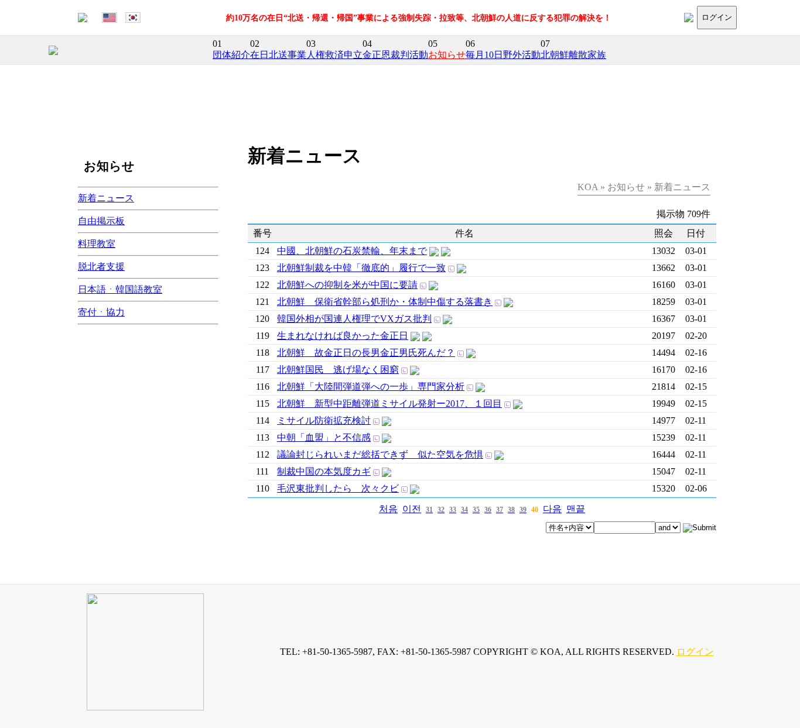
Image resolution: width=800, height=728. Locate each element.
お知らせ (447, 55)
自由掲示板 (101, 221)
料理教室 (96, 244)
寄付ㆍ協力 (101, 312)
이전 (411, 509)
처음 (388, 509)
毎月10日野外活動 (503, 55)
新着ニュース (106, 198)
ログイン (717, 17)
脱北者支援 (101, 267)
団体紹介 (231, 55)
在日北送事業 (278, 55)
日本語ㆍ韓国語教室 (120, 289)
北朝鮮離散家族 (573, 55)
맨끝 (575, 509)
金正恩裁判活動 (395, 55)
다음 (552, 509)
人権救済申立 (334, 55)
